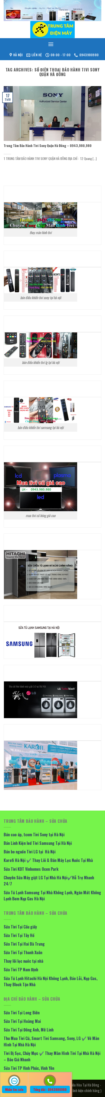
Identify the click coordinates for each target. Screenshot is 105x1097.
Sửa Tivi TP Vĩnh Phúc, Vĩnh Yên (29, 1068)
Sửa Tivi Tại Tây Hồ (19, 935)
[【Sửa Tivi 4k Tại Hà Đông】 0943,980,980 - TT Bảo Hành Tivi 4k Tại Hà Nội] (52, 29)
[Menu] (51, 44)
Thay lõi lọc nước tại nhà (23, 961)
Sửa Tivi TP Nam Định (21, 970)
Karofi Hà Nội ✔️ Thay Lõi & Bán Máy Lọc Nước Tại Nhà (48, 860)
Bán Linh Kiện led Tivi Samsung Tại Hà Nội (38, 843)
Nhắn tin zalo (14, 1089)
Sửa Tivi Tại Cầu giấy (20, 927)
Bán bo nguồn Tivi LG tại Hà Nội (29, 852)
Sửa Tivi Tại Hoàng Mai (22, 1021)
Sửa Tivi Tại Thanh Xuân (23, 952)
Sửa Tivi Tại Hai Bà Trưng (24, 944)
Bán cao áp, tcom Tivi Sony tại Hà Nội (34, 834)
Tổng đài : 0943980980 (50, 1089)
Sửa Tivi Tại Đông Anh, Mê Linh (28, 1030)
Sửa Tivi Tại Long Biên (22, 1013)
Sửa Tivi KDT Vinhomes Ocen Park (31, 869)
